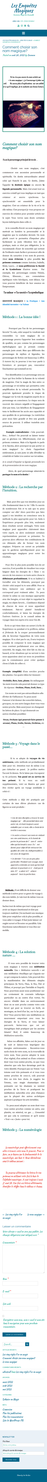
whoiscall (7, 1372)
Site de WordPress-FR (13, 1420)
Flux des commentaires (13, 1416)
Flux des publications (12, 1413)
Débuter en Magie (11, 1399)
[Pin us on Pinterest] (25, 25)
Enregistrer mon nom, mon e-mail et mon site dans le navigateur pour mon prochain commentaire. (23, 1323)
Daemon (31, 55)
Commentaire (9, 1242)
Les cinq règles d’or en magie (15, 1354)
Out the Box (26, 1475)
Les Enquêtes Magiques (23, 8)
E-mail (7, 1291)
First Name (6, 1441)
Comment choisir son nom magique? (19, 1358)
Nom (5, 1279)
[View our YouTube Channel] (18, 25)
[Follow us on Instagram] (22, 25)
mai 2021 (7, 1389)
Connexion (7, 1409)
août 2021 (7, 1385)
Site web (6, 1304)
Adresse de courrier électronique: (13, 1450)
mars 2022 (8, 1382)
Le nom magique (35, 1214)
